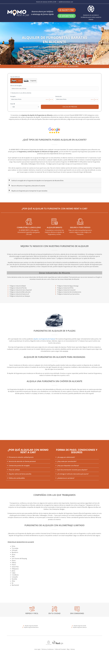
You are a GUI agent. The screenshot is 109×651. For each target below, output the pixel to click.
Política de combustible (17, 478)
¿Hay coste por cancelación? (66, 461)
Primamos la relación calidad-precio (21, 457)
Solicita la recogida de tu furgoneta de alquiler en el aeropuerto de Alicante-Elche (37, 181)
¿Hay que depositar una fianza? (68, 466)
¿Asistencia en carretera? (65, 478)
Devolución (58, 96)
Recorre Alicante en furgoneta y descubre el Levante (28, 186)
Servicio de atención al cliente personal (22, 461)
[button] (54, 180)
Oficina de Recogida (16, 85)
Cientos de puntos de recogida (19, 466)
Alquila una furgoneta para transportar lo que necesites (29, 191)
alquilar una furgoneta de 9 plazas (44, 339)
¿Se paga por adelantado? (66, 457)
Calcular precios (70, 107)
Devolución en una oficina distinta (21, 93)
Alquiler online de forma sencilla (20, 474)
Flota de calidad (14, 470)
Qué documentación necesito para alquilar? (72, 470)
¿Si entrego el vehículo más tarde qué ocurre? (73, 474)
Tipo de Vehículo (23, 79)
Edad (11, 104)
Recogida (12, 96)
